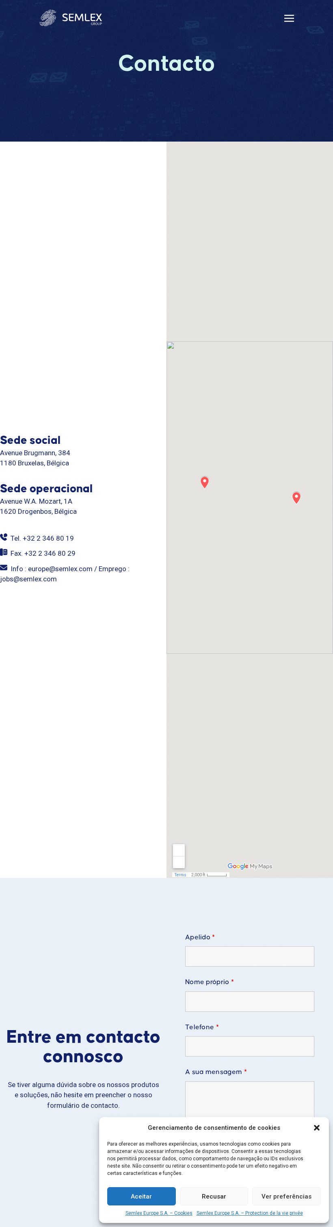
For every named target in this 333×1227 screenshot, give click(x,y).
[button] (317, 1128)
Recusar (214, 1196)
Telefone (202, 1027)
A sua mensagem (216, 1072)
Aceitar (141, 1196)
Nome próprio (209, 982)
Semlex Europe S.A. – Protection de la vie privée (250, 1213)
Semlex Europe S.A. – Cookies (158, 1213)
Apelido (200, 937)
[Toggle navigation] (289, 17)
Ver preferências (286, 1196)
